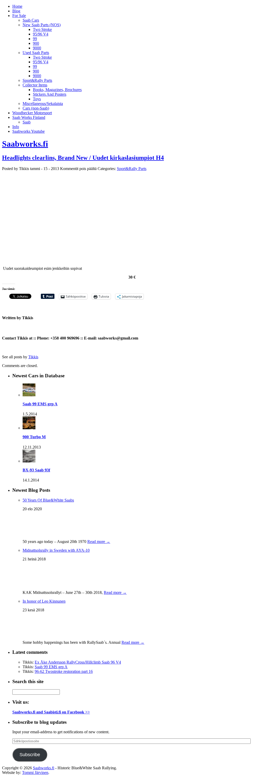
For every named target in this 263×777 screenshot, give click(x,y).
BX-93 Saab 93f (36, 470)
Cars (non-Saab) (36, 108)
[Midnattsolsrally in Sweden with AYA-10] (33, 585)
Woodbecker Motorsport (32, 113)
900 (36, 43)
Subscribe (30, 754)
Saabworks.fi (25, 143)
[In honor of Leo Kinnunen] (35, 634)
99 (35, 39)
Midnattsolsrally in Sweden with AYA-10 (56, 550)
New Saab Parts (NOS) (42, 25)
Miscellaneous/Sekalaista (43, 103)
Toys (37, 99)
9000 (37, 48)
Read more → (98, 541)
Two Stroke (42, 29)
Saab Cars (31, 20)
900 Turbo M (34, 437)
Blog (16, 11)
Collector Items (35, 85)
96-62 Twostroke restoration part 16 (64, 671)
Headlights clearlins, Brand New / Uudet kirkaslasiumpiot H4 (83, 157)
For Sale (19, 15)
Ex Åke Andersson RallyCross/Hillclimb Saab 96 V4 (78, 662)
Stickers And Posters (49, 94)
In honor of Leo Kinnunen (44, 601)
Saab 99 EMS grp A (40, 404)
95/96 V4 (40, 34)
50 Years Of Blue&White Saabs (48, 500)
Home (17, 6)
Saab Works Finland (28, 117)
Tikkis (33, 357)
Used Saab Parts (36, 52)
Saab (27, 122)
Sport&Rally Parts (37, 80)
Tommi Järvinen (35, 772)
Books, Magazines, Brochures (57, 89)
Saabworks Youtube (28, 131)
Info (15, 126)
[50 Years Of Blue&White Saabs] (35, 534)
